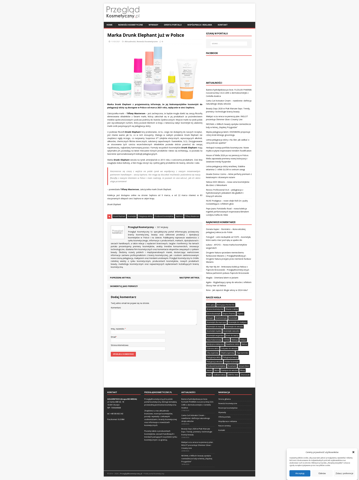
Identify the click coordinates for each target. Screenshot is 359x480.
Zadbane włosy (219, 375)
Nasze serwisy (224, 425)
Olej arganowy (212, 353)
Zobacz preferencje (344, 473)
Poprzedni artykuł (120, 277)
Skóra (216, 370)
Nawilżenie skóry (232, 344)
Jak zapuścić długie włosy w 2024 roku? (230, 290)
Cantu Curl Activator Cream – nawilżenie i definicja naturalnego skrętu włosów (195, 418)
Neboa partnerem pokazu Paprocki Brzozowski (227, 273)
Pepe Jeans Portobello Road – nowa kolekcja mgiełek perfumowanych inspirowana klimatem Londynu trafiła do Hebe (227, 211)
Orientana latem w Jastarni (226, 277)
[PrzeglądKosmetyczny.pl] (123, 20)
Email (113, 337)
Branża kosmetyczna (215, 309)
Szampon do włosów (229, 370)
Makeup (235, 340)
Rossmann (232, 366)
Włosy (242, 370)
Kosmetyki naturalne (231, 331)
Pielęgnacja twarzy (230, 357)
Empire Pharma (229, 313)
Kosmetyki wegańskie (215, 335)
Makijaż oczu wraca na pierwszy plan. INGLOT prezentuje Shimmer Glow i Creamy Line (197, 445)
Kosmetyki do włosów (234, 326)
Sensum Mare (244, 366)
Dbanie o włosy (232, 309)
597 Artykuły (162, 227)
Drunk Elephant (119, 216)
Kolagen (210, 318)
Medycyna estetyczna (215, 344)
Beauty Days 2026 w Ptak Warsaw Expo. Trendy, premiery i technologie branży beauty (196, 431)
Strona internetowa (119, 345)
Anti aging (211, 305)
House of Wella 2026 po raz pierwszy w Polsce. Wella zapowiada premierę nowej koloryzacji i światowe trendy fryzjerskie (227, 158)
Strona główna (224, 399)
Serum (209, 370)
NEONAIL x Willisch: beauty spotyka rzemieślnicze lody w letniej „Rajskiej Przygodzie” (196, 458)
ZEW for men (233, 375)
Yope (209, 375)
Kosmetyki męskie (214, 331)
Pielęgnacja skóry (145, 216)
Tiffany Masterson (192, 216)
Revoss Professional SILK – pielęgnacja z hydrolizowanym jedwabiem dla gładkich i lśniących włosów (225, 192)
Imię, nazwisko (118, 328)
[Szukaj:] (228, 43)
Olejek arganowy (227, 353)
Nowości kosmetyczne (130, 24)
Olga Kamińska (242, 353)
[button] (353, 452)
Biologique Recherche (225, 305)
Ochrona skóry (213, 348)
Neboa (244, 344)
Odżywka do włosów (229, 348)
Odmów (322, 473)
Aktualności (130, 41)
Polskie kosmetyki (232, 361)
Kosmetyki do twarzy (215, 326)
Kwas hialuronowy (214, 340)
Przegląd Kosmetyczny (138, 231)
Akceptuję (299, 473)
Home (109, 24)
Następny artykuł (190, 277)
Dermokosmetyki (213, 313)
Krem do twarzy (232, 335)
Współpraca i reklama (199, 24)
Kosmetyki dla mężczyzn (216, 322)
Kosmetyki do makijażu (237, 322)
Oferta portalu (173, 24)
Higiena (240, 313)
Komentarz (116, 307)
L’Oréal (226, 340)
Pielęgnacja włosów (214, 361)
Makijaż (243, 340)
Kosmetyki (132, 216)
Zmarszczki (245, 375)
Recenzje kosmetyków (227, 408)
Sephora (179, 216)
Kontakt (223, 24)
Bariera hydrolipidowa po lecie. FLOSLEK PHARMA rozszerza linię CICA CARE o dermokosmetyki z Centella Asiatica (229, 92)
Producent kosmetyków (164, 216)
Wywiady (153, 24)
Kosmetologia (221, 318)
